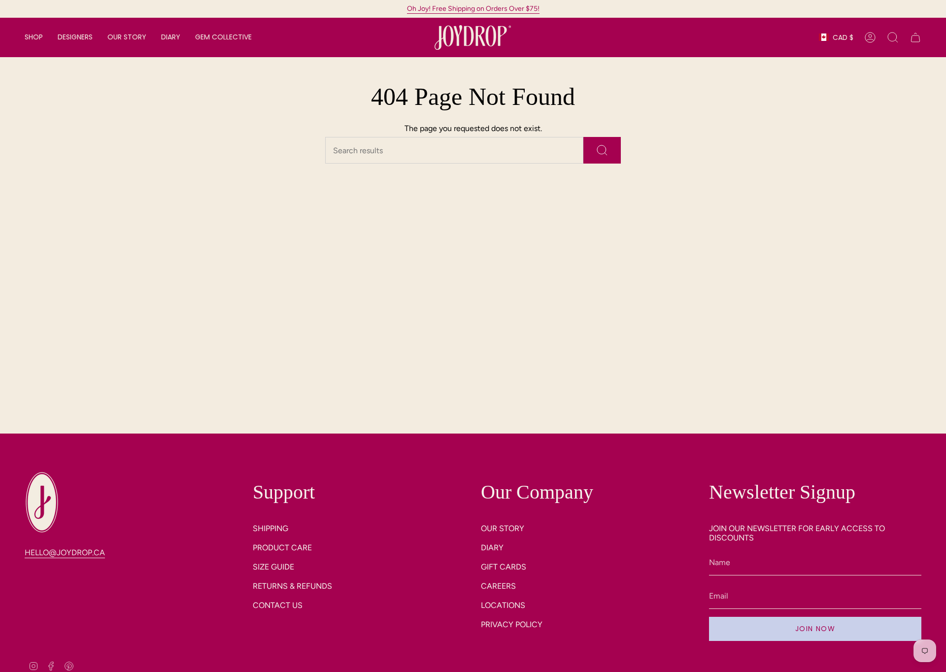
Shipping (270, 528)
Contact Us (278, 605)
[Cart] (915, 37)
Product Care (282, 547)
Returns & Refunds (292, 586)
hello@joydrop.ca (65, 552)
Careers (498, 586)
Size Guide (273, 566)
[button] (33, 37)
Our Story (502, 528)
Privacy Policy (511, 624)
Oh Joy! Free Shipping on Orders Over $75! (473, 8)
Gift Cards (503, 566)
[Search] (602, 150)
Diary (492, 547)
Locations (503, 605)
